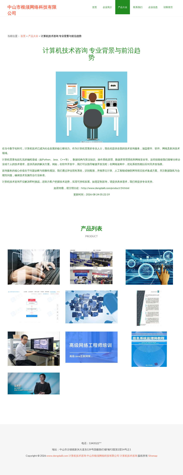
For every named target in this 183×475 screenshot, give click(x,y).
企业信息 (153, 7)
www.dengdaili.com (57, 455)
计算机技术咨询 (77, 455)
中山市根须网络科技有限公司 (103, 455)
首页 (94, 7)
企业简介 (107, 7)
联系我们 (137, 7)
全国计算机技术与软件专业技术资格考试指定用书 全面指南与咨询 (149, 349)
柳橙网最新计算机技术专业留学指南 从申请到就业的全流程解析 (34, 267)
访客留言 (168, 7)
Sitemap (152, 455)
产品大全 (122, 7)
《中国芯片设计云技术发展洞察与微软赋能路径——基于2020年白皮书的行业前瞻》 (149, 308)
